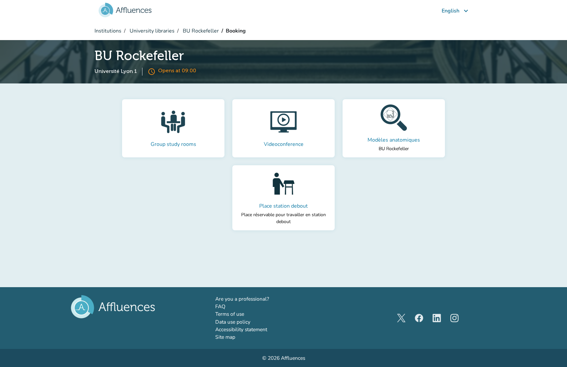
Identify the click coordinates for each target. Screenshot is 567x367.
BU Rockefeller (200, 30)
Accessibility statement (241, 329)
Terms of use (229, 313)
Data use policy (232, 321)
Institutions (107, 30)
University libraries (151, 30)
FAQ (220, 306)
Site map (225, 336)
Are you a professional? (252, 298)
